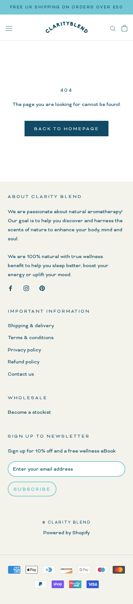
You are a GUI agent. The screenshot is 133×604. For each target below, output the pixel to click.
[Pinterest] (42, 287)
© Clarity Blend (66, 522)
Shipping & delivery (31, 325)
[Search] (113, 28)
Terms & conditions (31, 337)
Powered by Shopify (66, 532)
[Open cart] (124, 27)
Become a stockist (29, 412)
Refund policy (23, 362)
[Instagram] (26, 287)
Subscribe (32, 489)
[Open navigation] (9, 28)
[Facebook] (10, 287)
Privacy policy (24, 350)
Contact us (21, 374)
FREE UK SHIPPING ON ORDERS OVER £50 (66, 7)
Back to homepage (66, 128)
